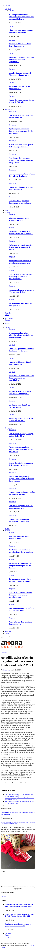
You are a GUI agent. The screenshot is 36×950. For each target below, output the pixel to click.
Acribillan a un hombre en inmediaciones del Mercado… (21, 232)
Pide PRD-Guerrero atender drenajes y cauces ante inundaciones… (20, 276)
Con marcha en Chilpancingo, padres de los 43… (21, 116)
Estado (7, 315)
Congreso (8, 9)
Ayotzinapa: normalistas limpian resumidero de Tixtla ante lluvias (21, 131)
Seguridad (8, 313)
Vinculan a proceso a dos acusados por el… (19, 219)
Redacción (6, 670)
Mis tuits (3, 896)
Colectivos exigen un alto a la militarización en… (21, 188)
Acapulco (8, 212)
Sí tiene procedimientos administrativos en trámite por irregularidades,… (21, 16)
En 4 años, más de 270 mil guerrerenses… (19, 87)
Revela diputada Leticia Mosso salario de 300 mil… (21, 101)
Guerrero (3, 652)
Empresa (7, 320)
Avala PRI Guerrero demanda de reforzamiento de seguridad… (21, 59)
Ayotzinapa (8, 109)
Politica (7, 210)
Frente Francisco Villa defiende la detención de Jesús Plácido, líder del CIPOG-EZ (19, 915)
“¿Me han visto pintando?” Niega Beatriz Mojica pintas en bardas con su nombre (19, 905)
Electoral (7, 5)
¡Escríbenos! (9, 318)
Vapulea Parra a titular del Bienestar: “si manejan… (20, 74)
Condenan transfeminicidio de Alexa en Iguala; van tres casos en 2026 (18, 925)
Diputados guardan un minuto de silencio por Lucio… (21, 31)
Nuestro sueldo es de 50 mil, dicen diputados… (20, 45)
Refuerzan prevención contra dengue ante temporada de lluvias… (20, 247)
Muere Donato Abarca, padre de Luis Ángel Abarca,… (21, 146)
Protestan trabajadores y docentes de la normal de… (20, 202)
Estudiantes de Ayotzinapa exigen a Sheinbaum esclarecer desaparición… (21, 160)
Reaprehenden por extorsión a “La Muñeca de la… (21, 291)
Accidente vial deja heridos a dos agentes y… (20, 304)
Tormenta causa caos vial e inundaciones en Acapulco (20, 262)
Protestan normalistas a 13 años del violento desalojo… (22, 175)
